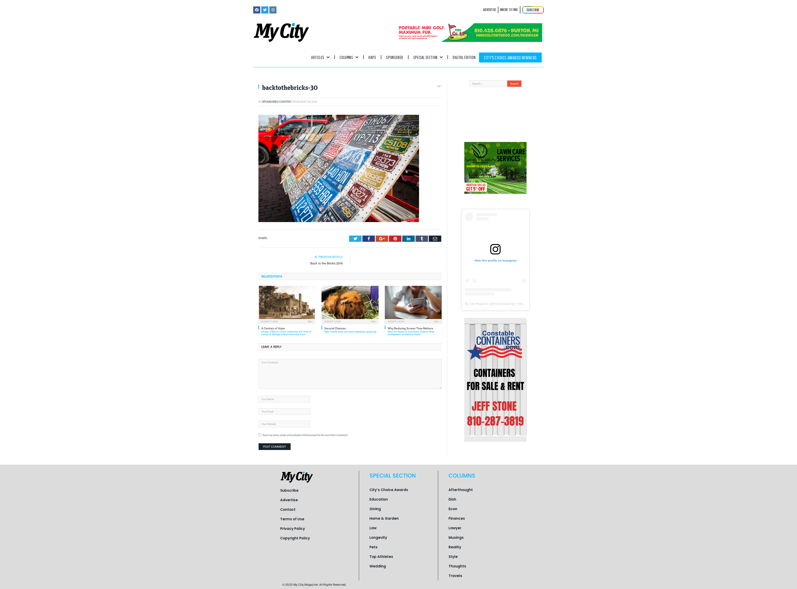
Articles (317, 57)
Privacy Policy (292, 528)
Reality (455, 547)
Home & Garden (384, 518)
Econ (453, 508)
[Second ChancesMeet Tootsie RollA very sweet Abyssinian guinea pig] (349, 304)
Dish (452, 499)
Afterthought (461, 489)
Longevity (378, 537)
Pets (373, 547)
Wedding (377, 566)
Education (378, 499)
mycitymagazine (503, 303)
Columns (346, 57)
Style (453, 556)
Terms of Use (292, 519)
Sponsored (394, 57)
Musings (456, 537)
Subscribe (289, 490)
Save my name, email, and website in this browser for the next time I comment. (305, 435)
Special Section (425, 57)
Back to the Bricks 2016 (326, 263)
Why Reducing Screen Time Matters (411, 331)
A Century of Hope (286, 331)
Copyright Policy (295, 538)
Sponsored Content (277, 101)
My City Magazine (476, 303)
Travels (455, 575)
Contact (288, 509)
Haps (372, 57)
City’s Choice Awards (388, 489)
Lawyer (455, 527)
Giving (375, 508)
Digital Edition (464, 57)
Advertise (289, 499)
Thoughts (457, 566)
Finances (457, 518)
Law (372, 527)
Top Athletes (381, 556)
